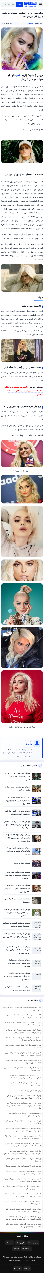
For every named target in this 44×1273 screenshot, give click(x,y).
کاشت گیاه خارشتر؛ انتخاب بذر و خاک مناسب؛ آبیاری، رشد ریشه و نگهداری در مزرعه (23, 1016)
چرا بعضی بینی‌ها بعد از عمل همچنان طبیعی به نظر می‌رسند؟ (23, 1159)
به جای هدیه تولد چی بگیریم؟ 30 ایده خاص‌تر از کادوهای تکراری (24, 1084)
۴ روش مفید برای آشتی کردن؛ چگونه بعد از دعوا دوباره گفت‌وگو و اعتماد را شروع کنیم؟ (23, 1054)
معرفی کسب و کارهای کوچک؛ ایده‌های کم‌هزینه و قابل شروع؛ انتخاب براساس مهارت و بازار (23, 1210)
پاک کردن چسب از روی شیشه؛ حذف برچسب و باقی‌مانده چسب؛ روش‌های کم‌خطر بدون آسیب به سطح (22, 1152)
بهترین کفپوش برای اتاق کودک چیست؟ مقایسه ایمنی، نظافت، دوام (22, 1046)
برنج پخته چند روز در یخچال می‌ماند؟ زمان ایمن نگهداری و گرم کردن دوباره (24, 1114)
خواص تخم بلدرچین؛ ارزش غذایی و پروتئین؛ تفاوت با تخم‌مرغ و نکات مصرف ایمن (23, 1172)
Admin (29, 744)
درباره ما (27, 1268)
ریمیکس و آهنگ (33, 1243)
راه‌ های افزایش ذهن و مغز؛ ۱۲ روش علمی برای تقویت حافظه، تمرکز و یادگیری (23, 1061)
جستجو (19, 4)
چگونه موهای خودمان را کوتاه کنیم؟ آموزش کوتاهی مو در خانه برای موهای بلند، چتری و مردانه (23, 1096)
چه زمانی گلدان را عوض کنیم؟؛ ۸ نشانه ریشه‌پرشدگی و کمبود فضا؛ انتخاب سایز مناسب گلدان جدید (23, 1144)
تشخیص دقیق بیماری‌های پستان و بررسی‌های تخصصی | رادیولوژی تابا (22, 1202)
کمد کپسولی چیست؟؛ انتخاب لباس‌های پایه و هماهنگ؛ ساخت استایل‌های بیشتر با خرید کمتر (22, 1195)
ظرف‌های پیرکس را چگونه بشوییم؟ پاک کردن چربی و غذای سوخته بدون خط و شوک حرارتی (23, 1129)
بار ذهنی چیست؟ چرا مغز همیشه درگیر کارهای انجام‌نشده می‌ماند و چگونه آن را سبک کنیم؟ (25, 1076)
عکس (18, 75)
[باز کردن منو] (40, 4)
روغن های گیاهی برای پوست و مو (30, 1090)
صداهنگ (16, 1248)
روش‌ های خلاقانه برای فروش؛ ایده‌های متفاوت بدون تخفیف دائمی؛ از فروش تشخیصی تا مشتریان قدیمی (23, 1217)
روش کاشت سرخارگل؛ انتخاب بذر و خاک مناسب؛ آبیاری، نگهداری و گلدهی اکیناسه (22, 1023)
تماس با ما (17, 1268)
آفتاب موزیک (26, 1248)
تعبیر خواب (9, 1243)
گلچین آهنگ (21, 1243)
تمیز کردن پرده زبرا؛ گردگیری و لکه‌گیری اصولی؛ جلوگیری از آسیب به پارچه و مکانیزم (22, 1187)
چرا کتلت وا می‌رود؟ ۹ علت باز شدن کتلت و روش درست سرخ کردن (22, 1122)
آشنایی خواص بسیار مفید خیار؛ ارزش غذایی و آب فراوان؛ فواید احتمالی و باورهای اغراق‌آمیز (22, 1180)
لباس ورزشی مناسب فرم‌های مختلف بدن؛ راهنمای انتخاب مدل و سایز (22, 1008)
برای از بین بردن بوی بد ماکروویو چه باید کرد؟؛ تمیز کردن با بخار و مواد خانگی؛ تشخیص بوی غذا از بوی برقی (23, 1105)
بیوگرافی (30, 23)
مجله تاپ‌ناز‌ (30, 4)
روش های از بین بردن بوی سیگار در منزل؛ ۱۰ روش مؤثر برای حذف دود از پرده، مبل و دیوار (23, 1137)
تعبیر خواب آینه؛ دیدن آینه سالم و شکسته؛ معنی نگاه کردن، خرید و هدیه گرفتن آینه (23, 1225)
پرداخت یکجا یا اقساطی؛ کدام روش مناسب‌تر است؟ (23, 1166)
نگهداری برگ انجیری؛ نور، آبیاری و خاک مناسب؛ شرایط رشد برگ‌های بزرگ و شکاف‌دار (23, 1038)
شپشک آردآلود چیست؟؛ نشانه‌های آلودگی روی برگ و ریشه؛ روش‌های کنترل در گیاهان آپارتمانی (23, 1031)
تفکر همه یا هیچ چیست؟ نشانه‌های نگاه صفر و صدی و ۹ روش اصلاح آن (22, 1069)
